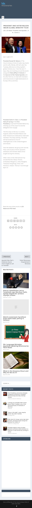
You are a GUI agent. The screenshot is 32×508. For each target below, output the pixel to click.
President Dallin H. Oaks (10, 120)
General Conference (16, 398)
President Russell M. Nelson (11, 61)
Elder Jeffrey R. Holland (17, 73)
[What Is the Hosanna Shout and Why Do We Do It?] (16, 360)
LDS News (9, 30)
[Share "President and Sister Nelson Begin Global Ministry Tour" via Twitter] (11, 220)
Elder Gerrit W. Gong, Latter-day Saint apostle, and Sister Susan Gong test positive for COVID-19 (18, 421)
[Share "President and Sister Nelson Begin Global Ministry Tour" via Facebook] (8, 220)
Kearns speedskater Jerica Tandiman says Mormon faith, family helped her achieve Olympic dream (15, 292)
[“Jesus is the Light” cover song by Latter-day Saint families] (5, 413)
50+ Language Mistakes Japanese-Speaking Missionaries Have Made (16, 346)
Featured (10, 398)
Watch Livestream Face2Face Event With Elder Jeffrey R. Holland (14, 318)
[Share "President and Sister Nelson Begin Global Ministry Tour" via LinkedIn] (20, 220)
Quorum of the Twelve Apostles (15, 75)
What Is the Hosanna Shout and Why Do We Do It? (15, 372)
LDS (4, 30)
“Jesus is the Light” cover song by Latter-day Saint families (17, 413)
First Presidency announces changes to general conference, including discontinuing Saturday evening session (17, 395)
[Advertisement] (17, 12)
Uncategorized (11, 415)
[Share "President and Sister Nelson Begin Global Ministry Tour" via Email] (23, 220)
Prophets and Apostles (20, 30)
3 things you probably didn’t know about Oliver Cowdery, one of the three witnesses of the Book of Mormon (17, 405)
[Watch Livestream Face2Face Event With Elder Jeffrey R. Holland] (16, 307)
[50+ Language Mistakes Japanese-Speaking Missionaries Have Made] (16, 333)
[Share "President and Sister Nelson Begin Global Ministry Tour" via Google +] (14, 220)
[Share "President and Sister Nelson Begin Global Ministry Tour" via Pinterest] (17, 220)
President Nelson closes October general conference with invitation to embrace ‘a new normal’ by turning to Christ (18, 430)
